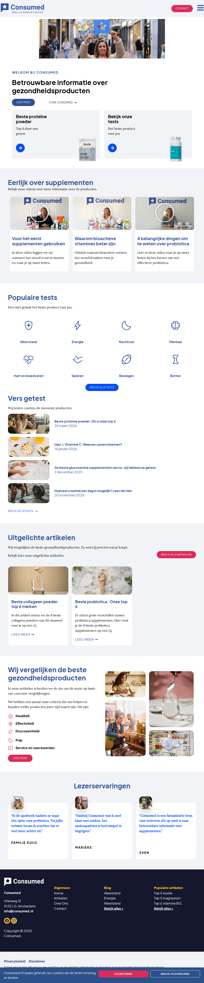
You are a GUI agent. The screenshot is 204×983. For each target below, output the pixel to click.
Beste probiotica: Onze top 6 (101, 604)
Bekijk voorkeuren (175, 973)
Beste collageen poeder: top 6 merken (35, 604)
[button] (39, 213)
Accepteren (123, 973)
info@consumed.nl (18, 911)
